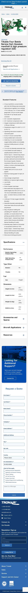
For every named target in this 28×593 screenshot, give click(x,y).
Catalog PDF (8, 552)
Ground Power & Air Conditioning (14, 480)
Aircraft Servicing (10, 476)
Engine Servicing (10, 478)
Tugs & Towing (9, 474)
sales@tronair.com (6, 512)
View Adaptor (19, 91)
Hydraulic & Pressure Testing (13, 472)
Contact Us (10, 378)
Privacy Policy (13, 591)
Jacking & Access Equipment (13, 470)
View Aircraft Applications (10, 69)
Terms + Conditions (21, 591)
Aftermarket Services (11, 482)
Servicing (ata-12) (6, 61)
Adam (7, 14)
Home (3, 14)
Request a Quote (11, 85)
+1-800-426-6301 (6, 506)
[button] (2, 7)
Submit (14, 495)
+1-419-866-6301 (6, 509)
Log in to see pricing (12, 81)
